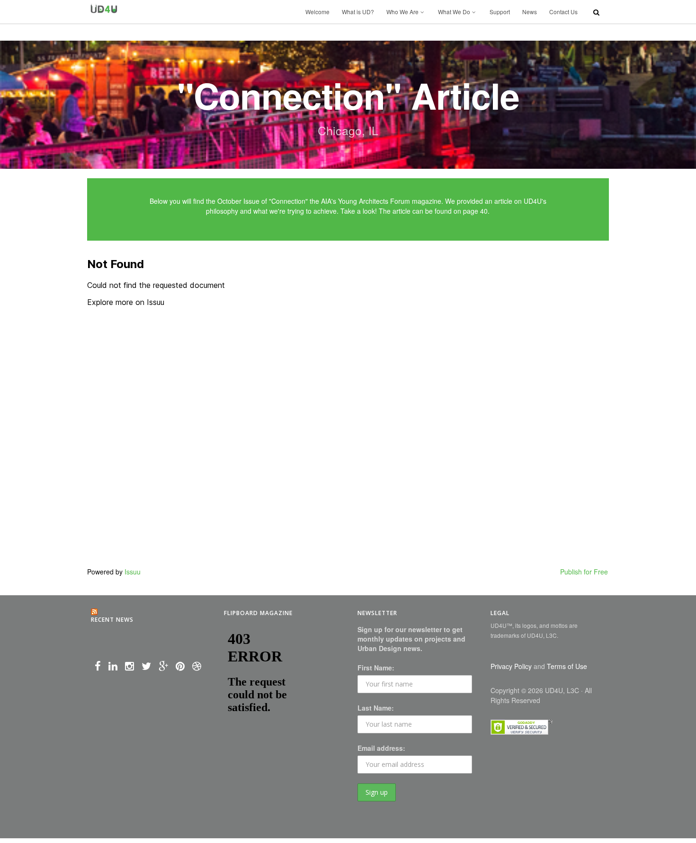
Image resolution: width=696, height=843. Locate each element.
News (529, 12)
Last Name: (375, 708)
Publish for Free (584, 571)
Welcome (317, 12)
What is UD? (358, 12)
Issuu (133, 571)
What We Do (454, 12)
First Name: (375, 667)
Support (500, 12)
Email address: (381, 748)
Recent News (112, 620)
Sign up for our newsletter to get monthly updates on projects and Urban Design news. (411, 639)
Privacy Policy (511, 666)
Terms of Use (567, 666)
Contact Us (563, 12)
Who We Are (402, 12)
